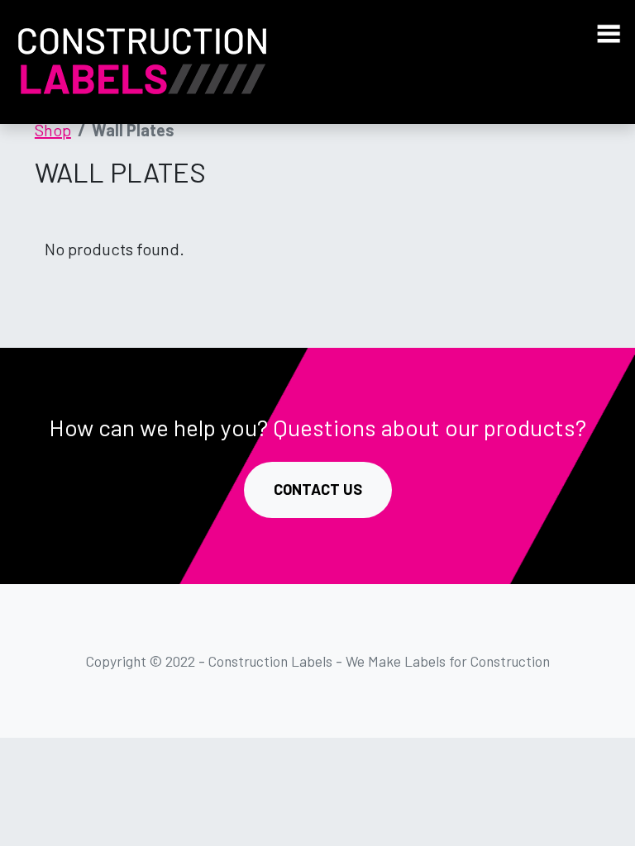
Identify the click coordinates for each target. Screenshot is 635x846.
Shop (53, 130)
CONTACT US (318, 489)
